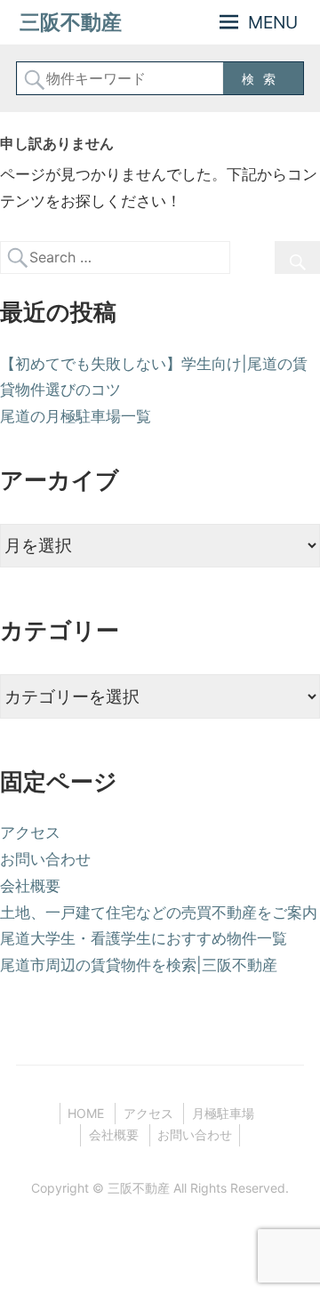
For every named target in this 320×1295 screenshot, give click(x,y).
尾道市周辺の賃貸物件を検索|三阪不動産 (138, 965)
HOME (86, 1113)
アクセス (30, 832)
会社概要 (30, 886)
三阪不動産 (71, 22)
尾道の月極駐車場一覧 (75, 416)
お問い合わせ (45, 859)
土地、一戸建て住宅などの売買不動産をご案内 (158, 912)
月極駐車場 (223, 1113)
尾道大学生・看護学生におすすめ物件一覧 (143, 938)
